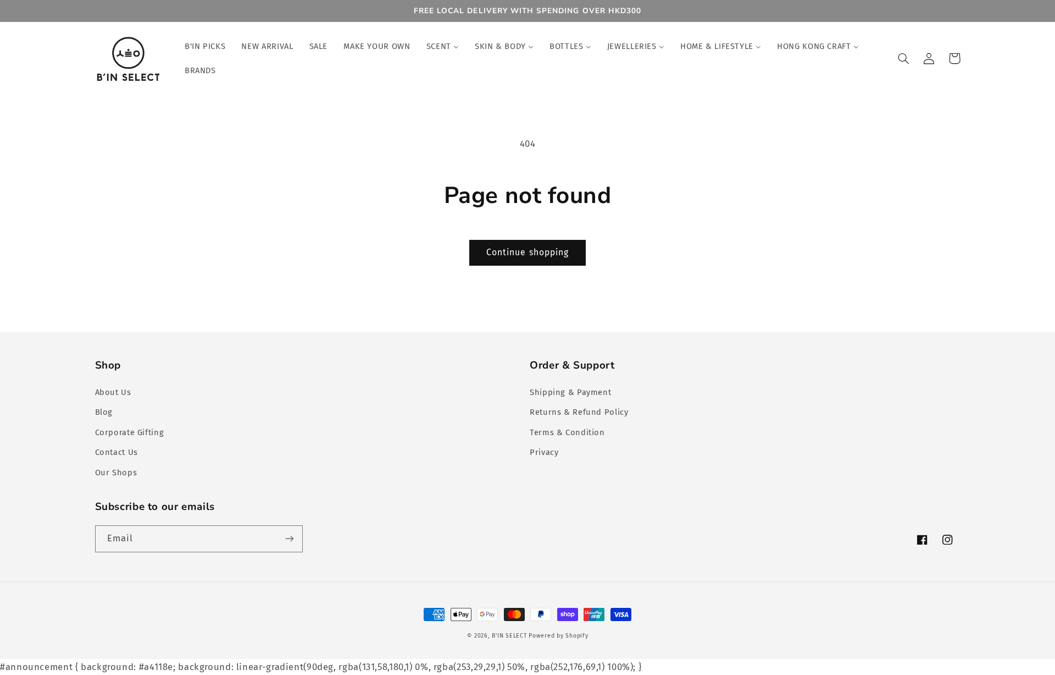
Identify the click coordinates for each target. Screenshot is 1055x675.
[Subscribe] (289, 538)
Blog (104, 412)
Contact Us (116, 452)
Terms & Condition (567, 432)
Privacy (544, 452)
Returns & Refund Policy (579, 412)
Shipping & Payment (570, 392)
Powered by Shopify (558, 635)
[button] (904, 58)
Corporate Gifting (129, 432)
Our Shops (116, 473)
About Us (113, 392)
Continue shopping (527, 252)
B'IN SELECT (509, 635)
